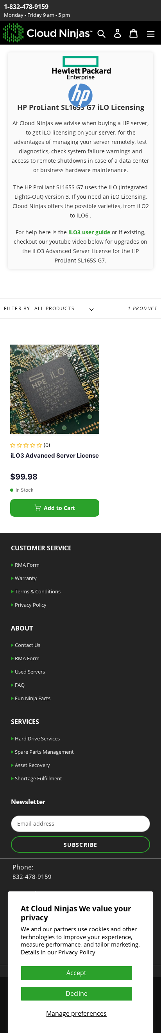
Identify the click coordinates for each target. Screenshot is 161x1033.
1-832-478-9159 (26, 6)
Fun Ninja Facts (32, 698)
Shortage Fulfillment (38, 778)
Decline (77, 993)
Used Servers (29, 671)
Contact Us (27, 645)
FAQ (19, 684)
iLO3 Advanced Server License (55, 455)
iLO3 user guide (90, 232)
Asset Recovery (32, 765)
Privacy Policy (76, 952)
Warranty (25, 578)
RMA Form (26, 564)
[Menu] (150, 32)
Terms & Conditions (37, 591)
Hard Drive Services (37, 738)
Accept (76, 972)
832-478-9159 (32, 876)
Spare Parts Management (44, 751)
